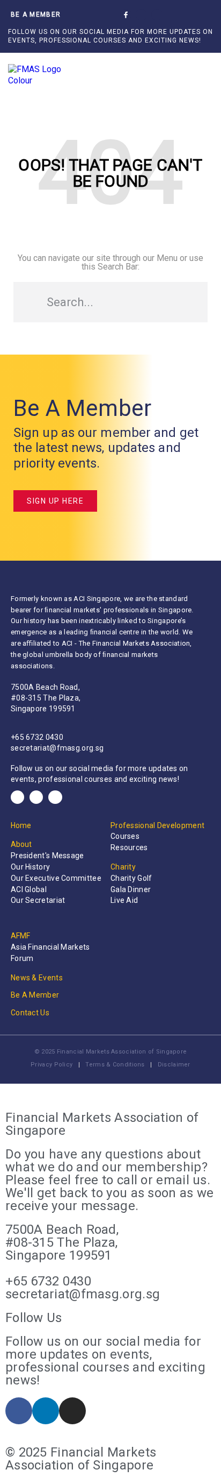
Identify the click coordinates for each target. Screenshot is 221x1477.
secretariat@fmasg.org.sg (57, 748)
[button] (180, 14)
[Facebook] (17, 797)
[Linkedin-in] (141, 14)
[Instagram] (157, 14)
